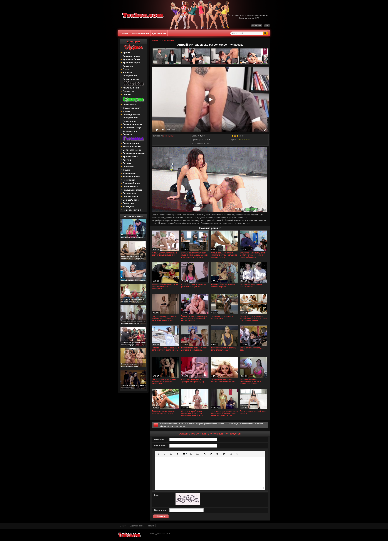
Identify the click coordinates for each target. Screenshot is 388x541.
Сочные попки (130, 196)
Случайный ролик (133, 216)
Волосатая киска (132, 150)
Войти (266, 26)
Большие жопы (131, 143)
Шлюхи (127, 94)
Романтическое (131, 79)
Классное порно (140, 33)
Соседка (127, 134)
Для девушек (159, 33)
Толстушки (128, 206)
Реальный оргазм (132, 190)
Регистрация (256, 26)
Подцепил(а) (129, 121)
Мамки (126, 170)
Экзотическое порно (134, 153)
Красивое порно (131, 62)
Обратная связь (137, 526)
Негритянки (129, 180)
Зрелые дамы (130, 156)
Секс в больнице (132, 127)
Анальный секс (131, 88)
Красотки (128, 66)
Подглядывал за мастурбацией (131, 116)
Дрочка (126, 52)
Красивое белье (131, 59)
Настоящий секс (131, 176)
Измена (126, 111)
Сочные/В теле (131, 200)
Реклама (150, 526)
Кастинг (127, 160)
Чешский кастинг (132, 210)
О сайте (123, 526)
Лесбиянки (128, 166)
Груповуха (128, 91)
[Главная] (143, 18)
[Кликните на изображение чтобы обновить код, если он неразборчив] (188, 505)
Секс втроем (129, 193)
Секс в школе (168, 136)
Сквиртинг (128, 203)
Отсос (126, 69)
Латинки (127, 163)
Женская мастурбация (130, 74)
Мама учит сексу (131, 108)
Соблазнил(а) (130, 104)
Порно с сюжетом (132, 124)
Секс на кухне (130, 131)
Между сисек (130, 173)
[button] (158, 454)
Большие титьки (132, 146)
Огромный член (131, 183)
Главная (124, 33)
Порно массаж (130, 186)
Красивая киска (131, 56)
